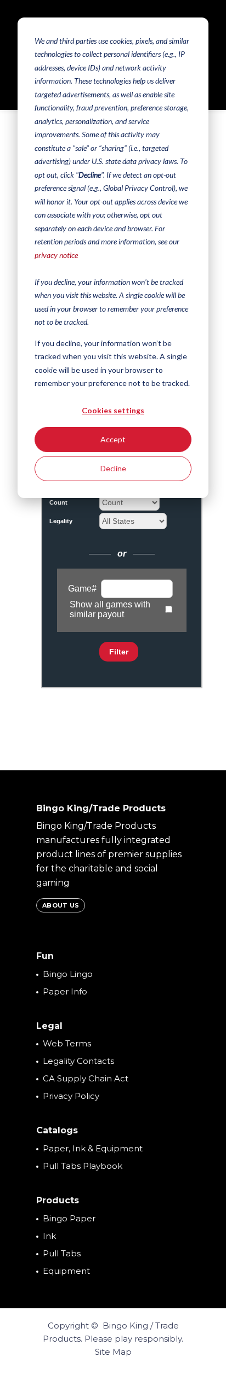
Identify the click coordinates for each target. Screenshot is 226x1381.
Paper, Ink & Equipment (93, 1148)
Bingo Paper (69, 1218)
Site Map (113, 1352)
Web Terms (67, 1043)
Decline (113, 468)
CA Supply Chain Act (85, 1078)
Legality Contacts (78, 1061)
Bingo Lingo (68, 974)
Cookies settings (113, 410)
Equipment (66, 1271)
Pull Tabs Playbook (82, 1166)
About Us (60, 905)
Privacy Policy (71, 1096)
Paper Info (65, 991)
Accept (113, 439)
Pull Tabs (62, 1253)
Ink (49, 1236)
